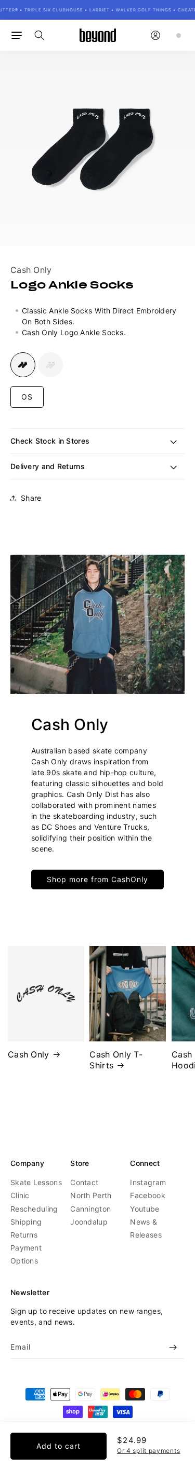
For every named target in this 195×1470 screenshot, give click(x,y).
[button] (16, 35)
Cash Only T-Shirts (115, 1059)
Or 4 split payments (148, 1450)
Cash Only (31, 270)
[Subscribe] (172, 1347)
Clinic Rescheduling (34, 1202)
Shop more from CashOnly (97, 879)
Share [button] (31, 497)
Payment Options (26, 1254)
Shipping (26, 1221)
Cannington (90, 1208)
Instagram (148, 1182)
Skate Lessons (36, 1182)
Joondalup (89, 1221)
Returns (23, 1234)
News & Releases (145, 1228)
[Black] (22, 364)
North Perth (90, 1195)
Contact (84, 1182)
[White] (50, 364)
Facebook (147, 1195)
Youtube (144, 1208)
